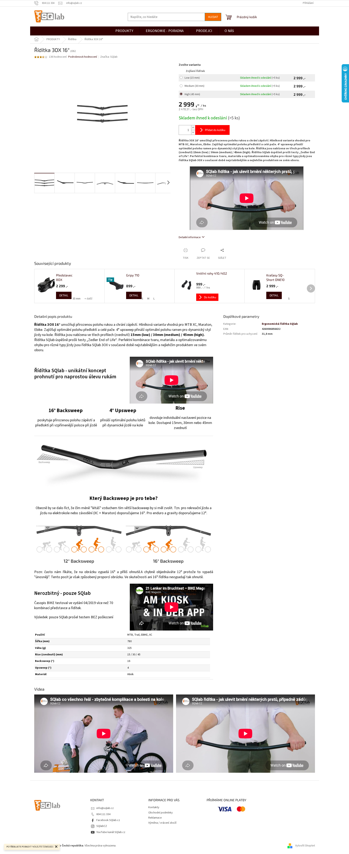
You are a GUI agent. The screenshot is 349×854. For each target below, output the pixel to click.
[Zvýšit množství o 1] (193, 127)
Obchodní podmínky (160, 813)
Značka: (109, 57)
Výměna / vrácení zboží (162, 823)
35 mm (76, 299)
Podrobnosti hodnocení (82, 57)
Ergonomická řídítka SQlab (280, 324)
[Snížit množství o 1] (193, 132)
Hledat (213, 17)
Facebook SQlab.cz (108, 820)
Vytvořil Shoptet (305, 846)
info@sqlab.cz (105, 808)
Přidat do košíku (215, 130)
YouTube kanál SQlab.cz (110, 832)
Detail (63, 295)
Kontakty (153, 807)
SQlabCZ (101, 826)
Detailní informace (190, 237)
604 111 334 (103, 814)
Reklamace (155, 818)
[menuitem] (204, 30)
